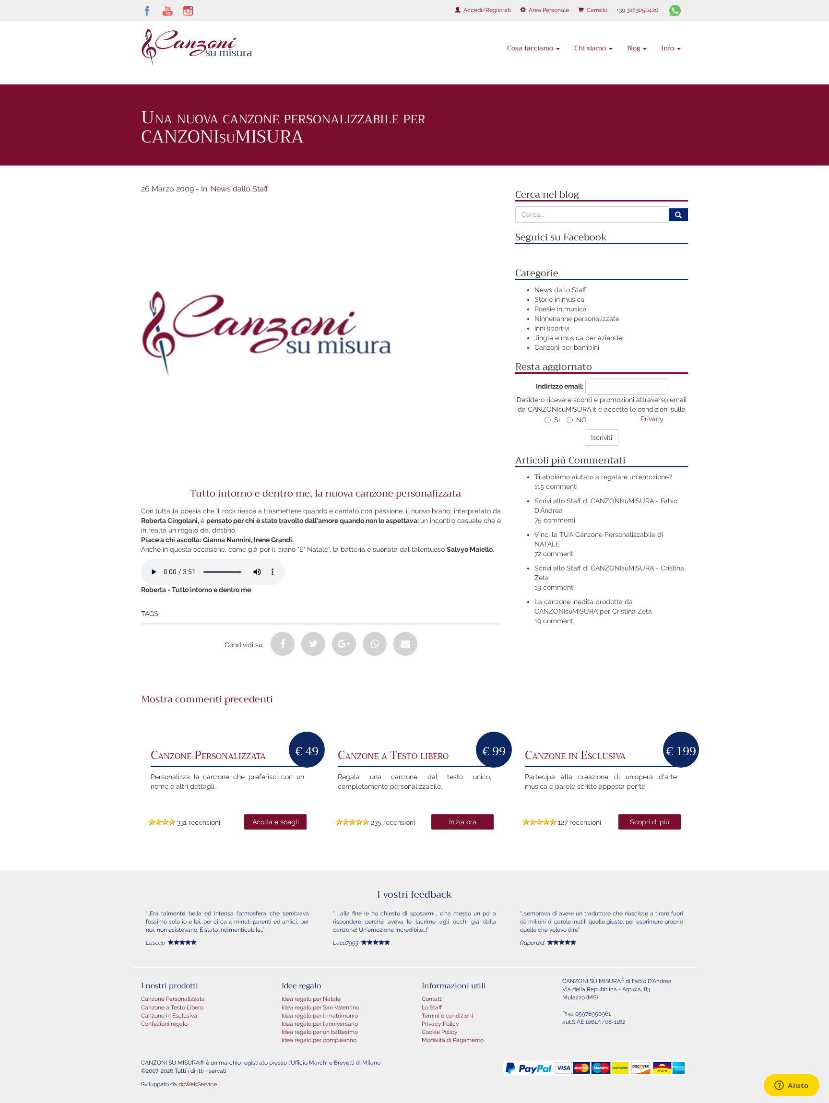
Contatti (432, 999)
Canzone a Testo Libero (172, 1007)
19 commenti (554, 587)
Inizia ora (462, 822)
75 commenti (554, 520)
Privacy (651, 419)
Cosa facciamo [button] (531, 48)
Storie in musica (559, 299)
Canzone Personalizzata (173, 999)
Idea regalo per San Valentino (320, 1007)
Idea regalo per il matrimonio (320, 1015)
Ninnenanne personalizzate (576, 318)
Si (557, 420)
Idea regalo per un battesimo (320, 1032)
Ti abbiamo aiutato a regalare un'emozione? (603, 477)
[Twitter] (313, 644)
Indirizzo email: (559, 386)
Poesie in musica (560, 309)
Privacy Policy (440, 1023)
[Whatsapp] (375, 644)
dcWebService (197, 1084)
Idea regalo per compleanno (319, 1040)
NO (581, 420)
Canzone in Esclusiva (169, 1015)
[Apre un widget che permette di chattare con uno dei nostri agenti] (791, 1086)
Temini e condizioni (447, 1015)
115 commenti (556, 486)
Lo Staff (432, 1007)
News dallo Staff (239, 188)
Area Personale (548, 10)
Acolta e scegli (275, 822)
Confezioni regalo (164, 1023)
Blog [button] (634, 48)
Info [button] (668, 48)
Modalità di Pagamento (453, 1040)
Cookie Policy (440, 1032)
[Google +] (344, 644)
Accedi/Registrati (486, 10)
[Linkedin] (405, 644)
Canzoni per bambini (566, 347)
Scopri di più (649, 822)
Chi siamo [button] (591, 48)
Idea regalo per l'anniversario (320, 1023)
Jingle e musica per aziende (578, 338)
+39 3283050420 (637, 10)
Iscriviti (601, 437)
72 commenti (554, 553)
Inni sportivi (551, 328)
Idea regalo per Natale (311, 999)
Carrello (596, 10)
